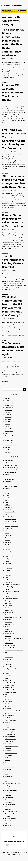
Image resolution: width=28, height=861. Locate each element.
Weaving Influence (14, 854)
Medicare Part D (9, 690)
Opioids (7, 713)
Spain (6, 779)
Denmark (7, 540)
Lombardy (8, 673)
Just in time (8, 662)
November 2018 (9, 438)
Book (6, 500)
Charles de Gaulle (10, 512)
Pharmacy (7, 722)
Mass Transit (8, 680)
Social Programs (9, 767)
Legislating (8, 664)
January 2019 (8, 433)
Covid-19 (7, 530)
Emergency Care (9, 556)
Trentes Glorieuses (10, 804)
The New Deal (9, 797)
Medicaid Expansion (10, 683)
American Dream (11, 103)
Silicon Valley (8, 762)
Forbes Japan (8, 582)
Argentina (8, 481)
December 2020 (9, 403)
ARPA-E (7, 484)
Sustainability (8, 793)
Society (7, 772)
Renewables (8, 750)
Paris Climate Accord (11, 720)
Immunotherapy (9, 633)
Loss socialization (9, 676)
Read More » (5, 82)
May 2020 (7, 412)
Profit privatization (10, 736)
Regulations (8, 748)
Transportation (9, 802)
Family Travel (8, 573)
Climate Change (13, 151)
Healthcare (8, 619)
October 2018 (9, 440)
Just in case (8, 659)
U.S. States (8, 809)
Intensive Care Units (10, 647)
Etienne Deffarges (12, 5)
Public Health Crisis (10, 739)
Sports (6, 781)
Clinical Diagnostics (10, 519)
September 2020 (9, 407)
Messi (6, 694)
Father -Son (8, 575)
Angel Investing (9, 479)
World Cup (8, 823)
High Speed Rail (9, 624)
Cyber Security (9, 535)
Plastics (7, 725)
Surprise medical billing (11, 790)
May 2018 (7, 452)
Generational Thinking (11, 598)
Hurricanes (8, 626)
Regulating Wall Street (11, 746)
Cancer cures (8, 507)
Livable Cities (8, 666)
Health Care (8, 610)
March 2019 (8, 429)
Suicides (7, 788)
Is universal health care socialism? (14, 650)
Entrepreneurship (10, 566)
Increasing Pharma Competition (14, 638)
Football (7, 580)
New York (7, 699)
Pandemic (7, 718)
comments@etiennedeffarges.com (14, 841)
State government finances (12, 783)
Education (7, 549)
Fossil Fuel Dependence (11, 587)
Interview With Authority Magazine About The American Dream (12, 92)
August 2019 (8, 419)
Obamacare (8, 708)
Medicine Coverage (10, 692)
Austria (7, 491)
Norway (7, 706)
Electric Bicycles (9, 552)
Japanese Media (9, 657)
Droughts (7, 545)
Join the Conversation (15, 845)
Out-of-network (9, 715)
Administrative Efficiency (12, 467)
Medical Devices (9, 685)
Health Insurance (9, 615)
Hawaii (7, 608)
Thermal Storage (9, 800)
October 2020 (9, 405)
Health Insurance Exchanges (13, 617)
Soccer (6, 764)
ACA (6, 463)
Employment (8, 559)
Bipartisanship (9, 498)
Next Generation (9, 704)
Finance (7, 577)
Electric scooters (9, 554)
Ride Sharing (8, 755)
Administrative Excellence (12, 470)
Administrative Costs (11, 465)
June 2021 (7, 398)
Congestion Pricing (10, 523)
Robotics (7, 760)
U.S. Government (13, 270)
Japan (6, 655)
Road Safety (8, 758)
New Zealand (8, 701)
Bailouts (7, 493)
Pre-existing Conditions (11, 732)
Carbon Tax (8, 509)
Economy (7, 547)
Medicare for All (9, 687)
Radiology (8, 743)
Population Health (10, 729)
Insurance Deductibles (11, 645)
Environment (8, 568)
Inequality (8, 640)
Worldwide (8, 825)
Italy (6, 652)
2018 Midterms (9, 460)
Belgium (7, 495)
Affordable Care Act (10, 472)
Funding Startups (10, 594)
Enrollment (8, 563)
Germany (7, 601)
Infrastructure (10, 58)
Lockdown (8, 671)
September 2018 (9, 443)
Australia (7, 488)
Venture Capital (9, 814)
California (11, 357)
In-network (8, 636)
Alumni (7, 474)
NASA (6, 697)
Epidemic (7, 570)
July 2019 (7, 421)
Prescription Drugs (10, 734)
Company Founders (10, 521)
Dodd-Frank (8, 542)
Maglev (7, 678)
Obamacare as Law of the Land (13, 711)
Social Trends (8, 769)
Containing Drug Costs (11, 526)
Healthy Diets (8, 622)
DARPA (7, 538)
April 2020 (8, 414)
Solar (6, 774)
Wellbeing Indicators (10, 818)
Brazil (6, 502)
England (7, 561)
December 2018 (9, 436)
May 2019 (7, 426)
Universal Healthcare (11, 811)
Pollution (7, 727)
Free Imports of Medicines (12, 591)
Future (7, 596)
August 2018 (8, 445)
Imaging (7, 629)
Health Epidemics (10, 612)
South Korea (8, 776)
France (7, 589)
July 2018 (7, 447)
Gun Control (8, 605)
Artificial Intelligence (11, 486)
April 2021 (8, 400)
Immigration (8, 631)
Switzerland (8, 795)
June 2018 (7, 450)
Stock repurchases (10, 786)
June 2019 (7, 424)
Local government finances (12, 669)
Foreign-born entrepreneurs (12, 584)
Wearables (7, 816)
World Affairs (8, 821)
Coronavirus (8, 528)
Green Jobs (8, 603)
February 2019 (9, 431)
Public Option (9, 741)
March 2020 (8, 417)
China (6, 514)
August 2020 (8, 410)
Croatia (7, 533)
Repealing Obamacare (11, 753)
